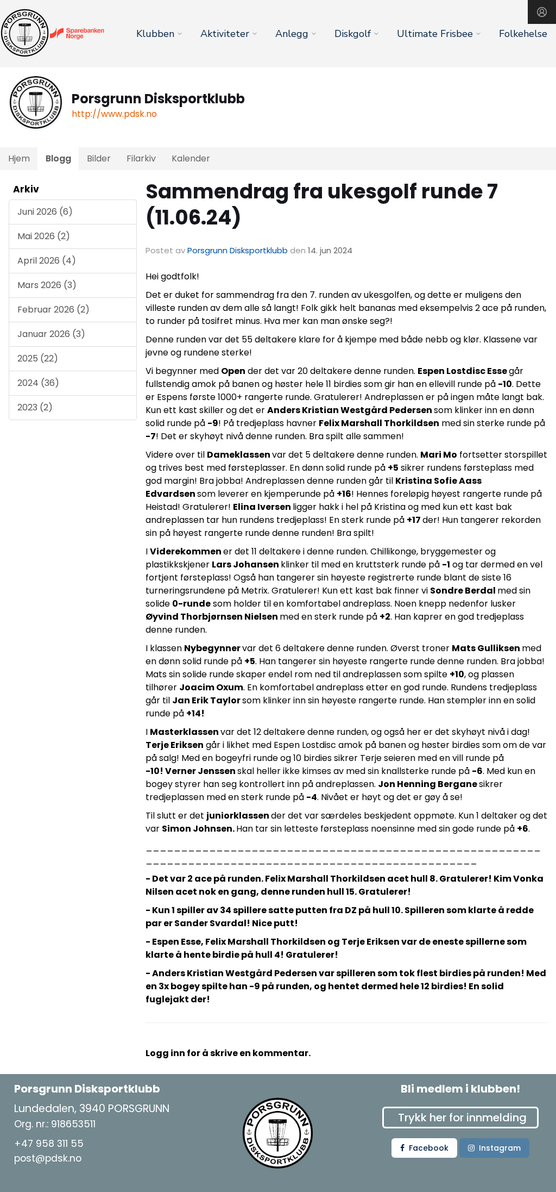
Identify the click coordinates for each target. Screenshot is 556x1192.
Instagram (500, 1148)
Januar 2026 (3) (51, 334)
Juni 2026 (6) (45, 211)
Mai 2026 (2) (43, 236)
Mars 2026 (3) (47, 285)
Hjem (19, 158)
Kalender (191, 158)
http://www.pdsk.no (114, 114)
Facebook (428, 1148)
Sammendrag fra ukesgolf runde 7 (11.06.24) (322, 204)
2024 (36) (38, 383)
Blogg (58, 158)
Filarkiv (141, 158)
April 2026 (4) (46, 260)
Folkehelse (523, 33)
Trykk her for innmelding (462, 1117)
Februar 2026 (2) (53, 309)
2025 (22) (37, 358)
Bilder (99, 158)
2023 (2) (35, 407)
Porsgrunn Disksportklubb (237, 250)
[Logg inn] (542, 12)
